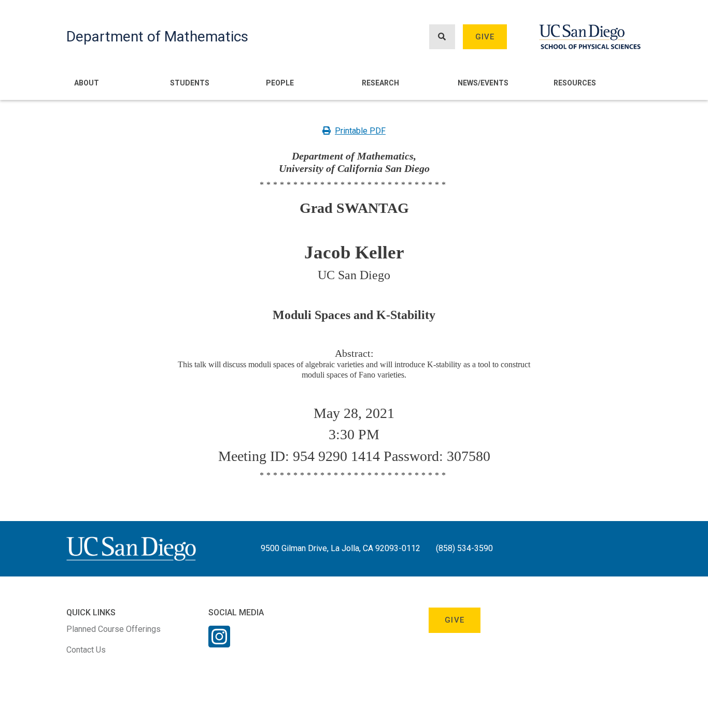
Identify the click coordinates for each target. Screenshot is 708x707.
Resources (575, 83)
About (86, 83)
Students (189, 83)
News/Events (483, 83)
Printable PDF (360, 131)
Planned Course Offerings (113, 629)
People (280, 83)
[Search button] (442, 37)
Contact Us (86, 650)
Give (485, 36)
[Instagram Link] (219, 643)
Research (380, 83)
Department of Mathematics (157, 36)
